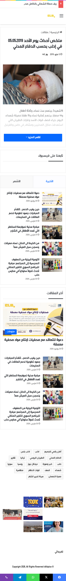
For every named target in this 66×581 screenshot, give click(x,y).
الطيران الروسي (37, 458)
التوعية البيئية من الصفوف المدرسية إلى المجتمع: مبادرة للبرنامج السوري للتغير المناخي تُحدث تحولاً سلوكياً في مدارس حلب (23, 268)
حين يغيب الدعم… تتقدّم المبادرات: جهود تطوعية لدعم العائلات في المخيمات (24, 213)
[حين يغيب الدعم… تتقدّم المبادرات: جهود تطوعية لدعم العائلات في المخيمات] (52, 215)
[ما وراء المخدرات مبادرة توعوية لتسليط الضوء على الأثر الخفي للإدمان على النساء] (33, 514)
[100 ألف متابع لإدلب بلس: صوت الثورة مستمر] (33, 502)
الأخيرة (49, 181)
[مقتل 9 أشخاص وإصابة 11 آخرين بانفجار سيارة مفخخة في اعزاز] (12, 514)
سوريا (10, 464)
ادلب (37, 452)
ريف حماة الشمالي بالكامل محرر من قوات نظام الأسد (29, 4)
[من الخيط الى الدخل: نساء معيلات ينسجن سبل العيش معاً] (52, 249)
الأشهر (17, 181)
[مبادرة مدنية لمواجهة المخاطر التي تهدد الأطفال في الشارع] (52, 232)
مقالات (44, 32)
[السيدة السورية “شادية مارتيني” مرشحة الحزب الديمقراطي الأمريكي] (53, 526)
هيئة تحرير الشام (35, 477)
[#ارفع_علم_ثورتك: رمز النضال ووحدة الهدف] (12, 502)
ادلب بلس (25, 452)
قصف (47, 471)
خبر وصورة (47, 464)
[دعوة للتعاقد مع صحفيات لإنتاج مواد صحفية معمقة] (52, 198)
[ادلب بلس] (51, 16)
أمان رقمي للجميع (52, 452)
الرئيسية (55, 32)
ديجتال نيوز (33, 464)
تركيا (23, 458)
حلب (59, 464)
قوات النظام (34, 471)
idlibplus (48, 567)
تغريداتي (59, 552)
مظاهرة (19, 471)
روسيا (20, 464)
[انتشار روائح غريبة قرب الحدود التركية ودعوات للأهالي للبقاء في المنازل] (33, 526)
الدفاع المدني (55, 458)
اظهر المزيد (33, 137)
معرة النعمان (55, 477)
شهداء (58, 471)
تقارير (13, 458)
